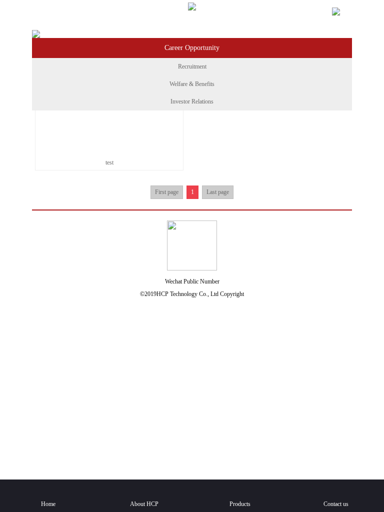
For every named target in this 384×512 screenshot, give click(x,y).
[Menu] (42, 13)
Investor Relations (192, 101)
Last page (217, 192)
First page (166, 192)
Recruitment (192, 66)
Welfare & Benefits (192, 84)
